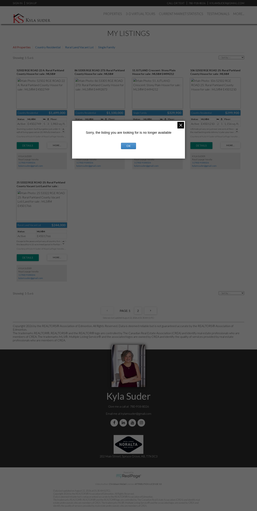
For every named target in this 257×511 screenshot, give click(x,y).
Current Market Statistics (181, 14)
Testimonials (218, 14)
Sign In (17, 3)
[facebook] (114, 422)
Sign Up (31, 3)
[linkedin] (123, 422)
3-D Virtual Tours (140, 14)
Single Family (106, 47)
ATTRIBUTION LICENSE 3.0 (148, 484)
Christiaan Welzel (117, 484)
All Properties (22, 47)
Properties (112, 14)
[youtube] (133, 422)
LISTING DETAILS (28, 145)
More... (238, 14)
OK (128, 145)
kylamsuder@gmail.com (30, 165)
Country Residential (48, 47)
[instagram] (142, 422)
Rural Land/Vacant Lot (79, 47)
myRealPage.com (128, 476)
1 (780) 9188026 (26, 162)
